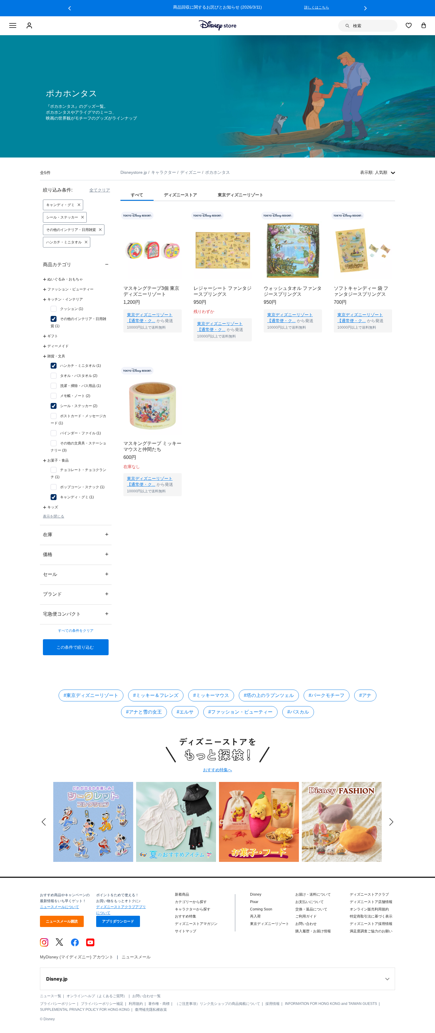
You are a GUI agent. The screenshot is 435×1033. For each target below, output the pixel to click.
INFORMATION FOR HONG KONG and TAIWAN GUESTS (331, 1004)
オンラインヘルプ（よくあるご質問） (97, 996)
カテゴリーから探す (191, 902)
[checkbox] (67, 308)
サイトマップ (185, 931)
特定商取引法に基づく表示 (371, 916)
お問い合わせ (306, 924)
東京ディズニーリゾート (269, 924)
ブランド (76, 594)
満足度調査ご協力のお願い (371, 931)
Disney (255, 894)
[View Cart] (423, 25)
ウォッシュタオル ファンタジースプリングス (293, 291)
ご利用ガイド (306, 916)
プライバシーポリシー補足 (102, 1004)
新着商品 (182, 894)
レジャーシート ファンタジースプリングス (223, 291)
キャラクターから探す (192, 909)
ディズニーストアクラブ (369, 894)
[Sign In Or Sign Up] (30, 25)
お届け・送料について (313, 894)
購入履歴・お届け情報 (313, 931)
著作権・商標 (159, 1004)
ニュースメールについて (59, 907)
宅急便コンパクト (76, 614)
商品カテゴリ (76, 264)
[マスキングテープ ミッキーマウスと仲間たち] (152, 405)
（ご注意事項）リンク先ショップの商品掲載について (217, 1004)
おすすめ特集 (185, 916)
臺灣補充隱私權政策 (151, 1010)
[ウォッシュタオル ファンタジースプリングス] (293, 250)
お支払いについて (309, 902)
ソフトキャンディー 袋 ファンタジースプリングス (361, 291)
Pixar (254, 902)
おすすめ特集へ (217, 769)
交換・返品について (311, 909)
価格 (76, 554)
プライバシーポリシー (57, 1004)
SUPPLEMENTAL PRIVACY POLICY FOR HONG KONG (85, 1010)
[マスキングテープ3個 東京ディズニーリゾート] (152, 250)
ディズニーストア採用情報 (371, 924)
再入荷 (255, 916)
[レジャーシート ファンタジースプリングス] (223, 250)
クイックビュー (152, 340)
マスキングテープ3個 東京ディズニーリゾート (151, 291)
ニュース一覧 (50, 996)
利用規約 (136, 1004)
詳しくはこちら (92, 7)
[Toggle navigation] (13, 26)
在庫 (76, 534)
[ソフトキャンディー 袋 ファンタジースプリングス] (363, 250)
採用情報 (272, 1004)
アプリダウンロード (118, 921)
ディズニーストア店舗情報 (371, 902)
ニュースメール (136, 957)
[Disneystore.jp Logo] (217, 25)
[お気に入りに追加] (181, 215)
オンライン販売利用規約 (369, 909)
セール (76, 574)
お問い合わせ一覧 (146, 996)
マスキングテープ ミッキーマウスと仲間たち (152, 446)
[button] (69, 8)
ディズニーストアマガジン (196, 924)
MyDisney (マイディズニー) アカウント (76, 957)
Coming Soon (261, 909)
